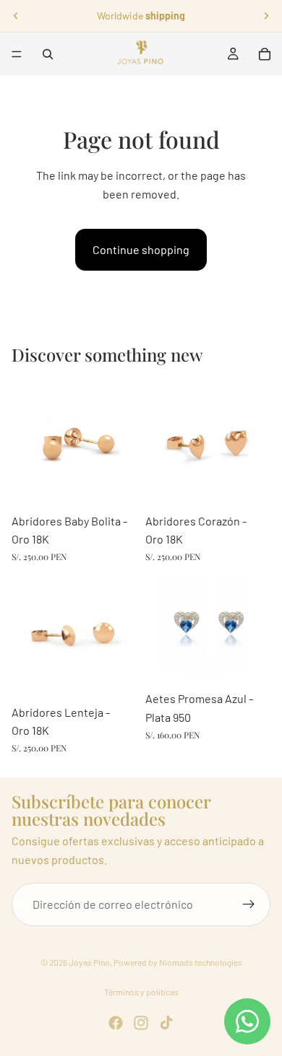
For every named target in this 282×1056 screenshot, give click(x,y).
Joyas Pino (89, 962)
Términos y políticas (141, 992)
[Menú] (16, 54)
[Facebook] (115, 1022)
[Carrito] (265, 54)
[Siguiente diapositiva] (266, 16)
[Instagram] (141, 1022)
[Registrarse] (249, 904)
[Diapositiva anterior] (16, 16)
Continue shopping (141, 249)
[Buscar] (48, 54)
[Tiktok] (166, 1022)
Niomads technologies (200, 962)
